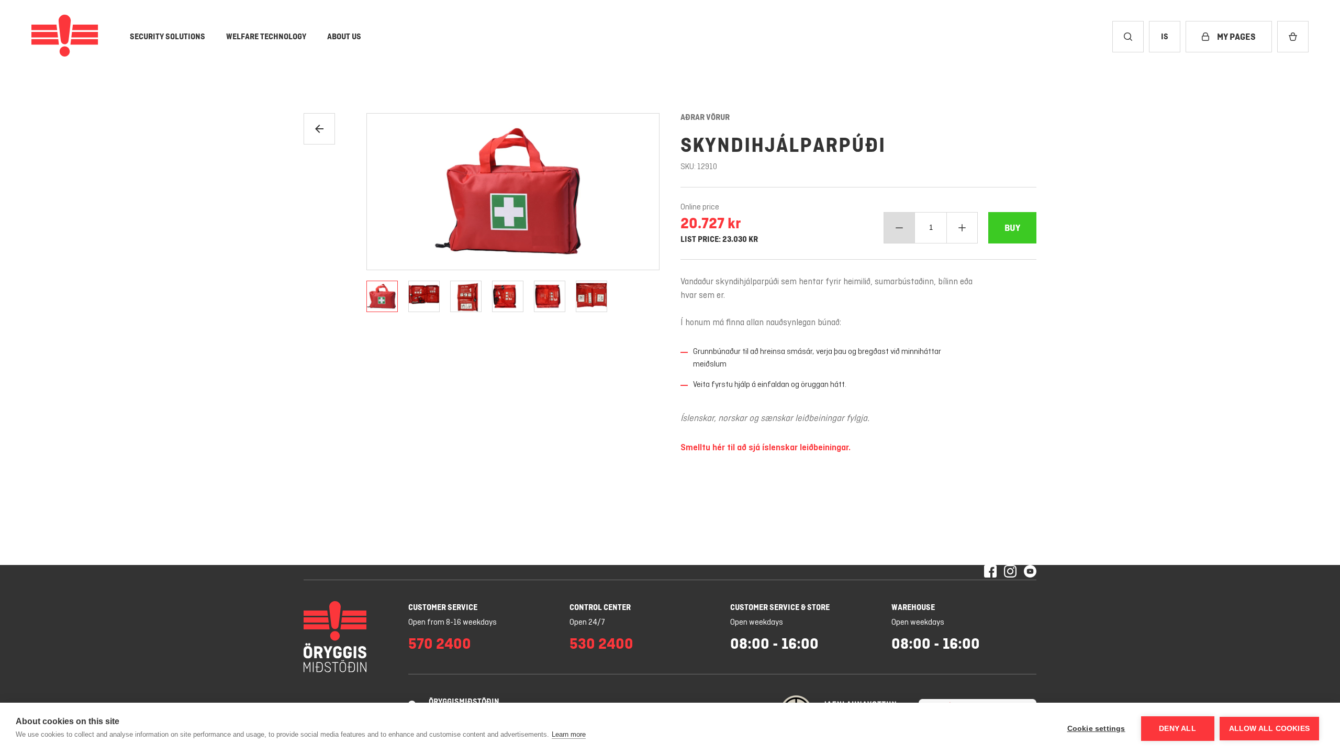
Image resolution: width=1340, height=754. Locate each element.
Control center (600, 607)
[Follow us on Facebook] (990, 572)
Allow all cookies (1269, 729)
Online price (699, 207)
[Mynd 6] (591, 296)
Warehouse (913, 607)
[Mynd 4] (507, 296)
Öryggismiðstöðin (464, 701)
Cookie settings (1096, 729)
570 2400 (439, 643)
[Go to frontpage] (64, 37)
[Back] (319, 129)
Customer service (442, 607)
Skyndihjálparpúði (783, 145)
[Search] (1128, 36)
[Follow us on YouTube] (1030, 572)
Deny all (1177, 729)
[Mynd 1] (382, 296)
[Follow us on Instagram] (1010, 572)
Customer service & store (780, 607)
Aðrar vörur (705, 117)
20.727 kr (710, 223)
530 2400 (601, 643)
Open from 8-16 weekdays (452, 622)
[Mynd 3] (466, 296)
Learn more (569, 734)
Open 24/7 (587, 622)
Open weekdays (756, 622)
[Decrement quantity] (899, 227)
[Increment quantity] (962, 227)
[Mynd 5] (549, 296)
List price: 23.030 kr (719, 239)
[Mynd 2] (424, 296)
